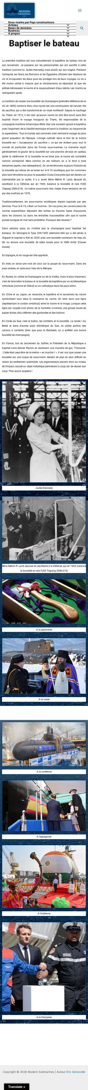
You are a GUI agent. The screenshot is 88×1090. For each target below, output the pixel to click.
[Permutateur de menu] (67, 36)
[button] (82, 28)
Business (14, 31)
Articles (13, 25)
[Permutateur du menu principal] (80, 10)
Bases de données (20, 28)
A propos (14, 33)
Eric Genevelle (75, 1071)
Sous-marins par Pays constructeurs (31, 22)
